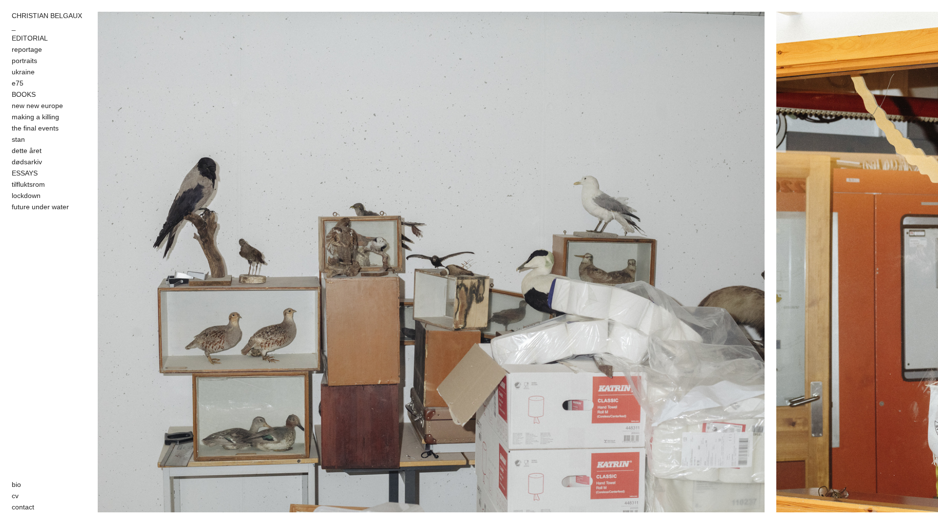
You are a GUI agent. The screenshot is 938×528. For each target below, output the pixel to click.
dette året (27, 150)
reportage (27, 49)
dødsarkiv (27, 162)
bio (16, 484)
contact (23, 507)
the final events (35, 128)
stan (18, 139)
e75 (17, 83)
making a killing (35, 117)
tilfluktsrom (28, 184)
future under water (40, 207)
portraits (24, 61)
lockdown (26, 195)
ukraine (23, 72)
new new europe (37, 106)
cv (15, 496)
